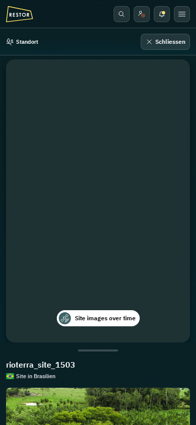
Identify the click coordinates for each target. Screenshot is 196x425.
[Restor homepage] (19, 14)
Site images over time (105, 318)
